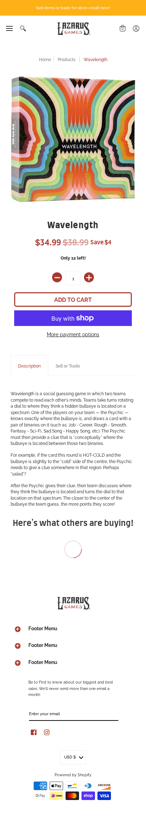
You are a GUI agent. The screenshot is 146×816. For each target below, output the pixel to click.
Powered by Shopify (73, 774)
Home (45, 59)
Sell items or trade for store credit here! (73, 7)
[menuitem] (9, 28)
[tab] (29, 365)
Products (66, 59)
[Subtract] (57, 277)
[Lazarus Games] (73, 29)
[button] (9, 28)
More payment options (73, 334)
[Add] (89, 277)
